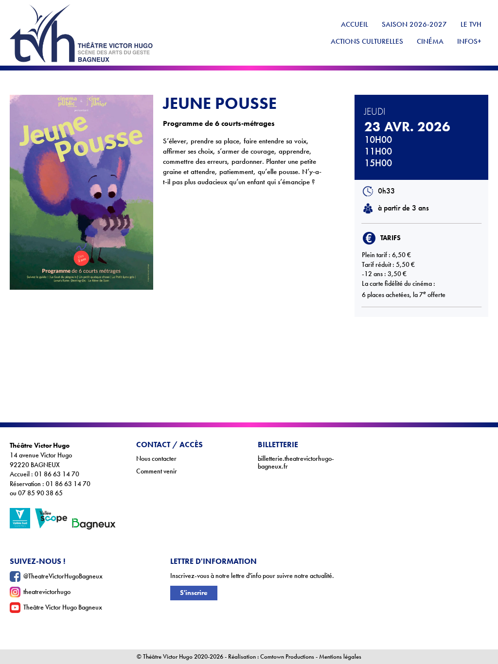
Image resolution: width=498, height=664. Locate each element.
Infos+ (469, 41)
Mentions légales (340, 657)
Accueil (354, 24)
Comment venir (156, 471)
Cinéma (430, 41)
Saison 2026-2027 (414, 24)
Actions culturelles (367, 41)
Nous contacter (156, 458)
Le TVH (471, 24)
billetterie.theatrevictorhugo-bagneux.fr (296, 462)
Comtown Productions (287, 657)
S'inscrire (194, 593)
